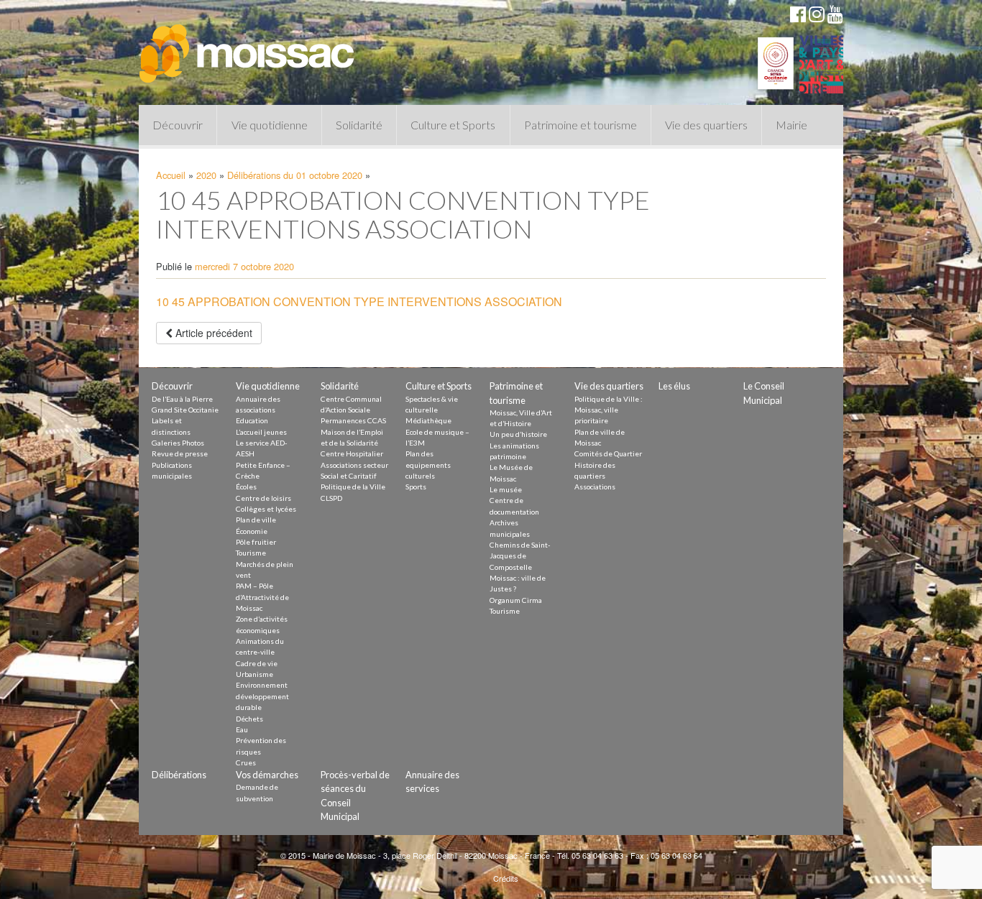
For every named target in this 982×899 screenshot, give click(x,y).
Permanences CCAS (353, 420)
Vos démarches (267, 774)
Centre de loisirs (263, 498)
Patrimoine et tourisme (580, 125)
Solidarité (359, 125)
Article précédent (212, 333)
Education (252, 420)
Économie (251, 531)
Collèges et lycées (266, 508)
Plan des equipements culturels (428, 464)
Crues (246, 762)
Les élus (674, 386)
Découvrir (177, 125)
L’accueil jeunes (261, 432)
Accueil (170, 175)
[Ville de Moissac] (248, 47)
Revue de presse (180, 453)
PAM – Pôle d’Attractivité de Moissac (262, 596)
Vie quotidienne (269, 125)
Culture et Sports (452, 125)
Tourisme (251, 552)
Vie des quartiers (706, 125)
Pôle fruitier (256, 542)
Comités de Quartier (608, 453)
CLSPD (331, 498)
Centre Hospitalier (352, 453)
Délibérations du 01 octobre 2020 (294, 175)
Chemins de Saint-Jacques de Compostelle (520, 555)
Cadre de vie (256, 663)
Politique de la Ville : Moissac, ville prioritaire (608, 410)
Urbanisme (254, 674)
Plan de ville (256, 519)
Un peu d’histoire (518, 434)
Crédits (505, 878)
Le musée (506, 489)
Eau (242, 729)
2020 (206, 175)
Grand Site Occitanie (185, 409)
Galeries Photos (178, 442)
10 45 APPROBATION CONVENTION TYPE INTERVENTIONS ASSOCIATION (359, 301)
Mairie (791, 125)
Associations (594, 486)
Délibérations (179, 774)
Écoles (246, 486)
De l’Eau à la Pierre (182, 399)
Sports (415, 486)
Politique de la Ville (353, 486)
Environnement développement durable (262, 696)
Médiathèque (428, 420)
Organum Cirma (516, 600)
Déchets (249, 718)
